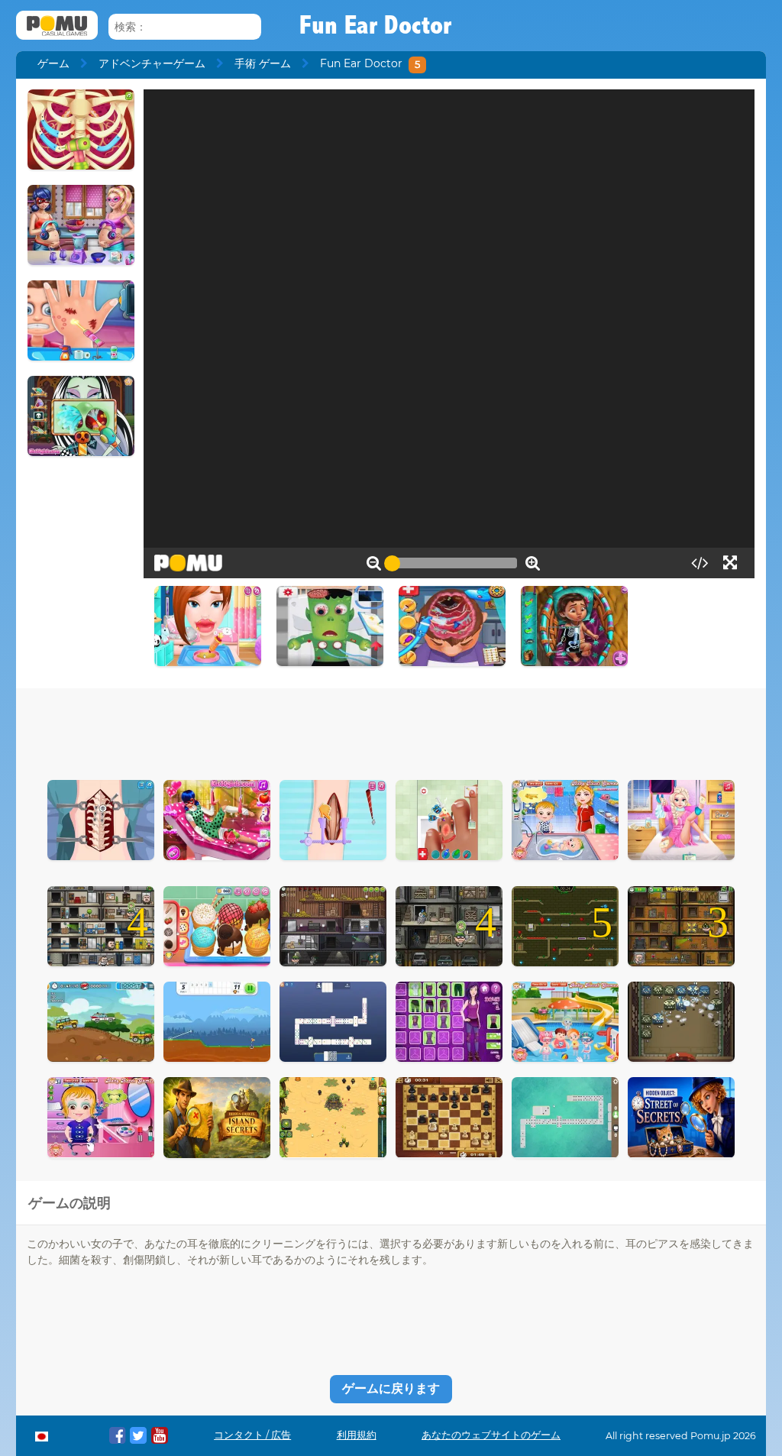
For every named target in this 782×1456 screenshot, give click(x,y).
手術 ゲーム (262, 63)
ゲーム (53, 63)
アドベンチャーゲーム (152, 63)
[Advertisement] (391, 730)
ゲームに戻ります (391, 1388)
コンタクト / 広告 (252, 1435)
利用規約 (356, 1435)
